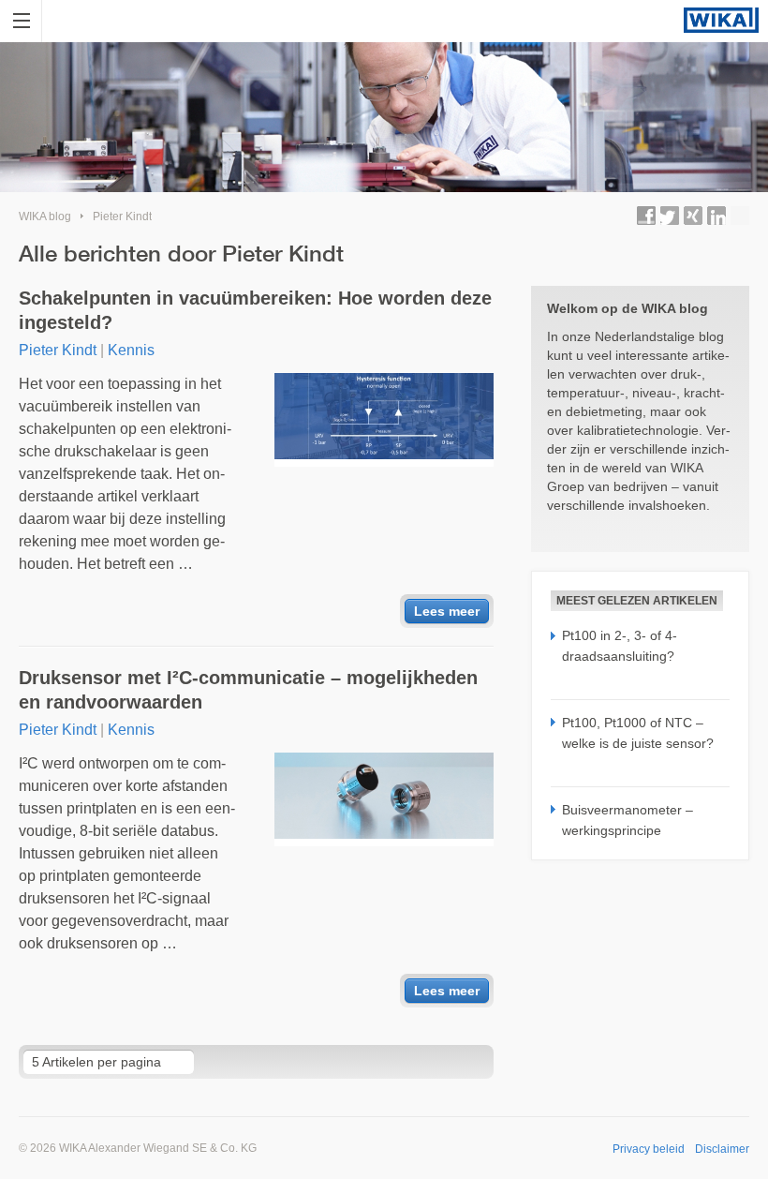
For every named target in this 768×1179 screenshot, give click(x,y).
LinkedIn (716, 215)
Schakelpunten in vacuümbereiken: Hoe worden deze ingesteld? (255, 310)
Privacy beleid (649, 1149)
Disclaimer (722, 1149)
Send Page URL (740, 215)
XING (693, 215)
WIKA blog (45, 216)
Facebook (646, 215)
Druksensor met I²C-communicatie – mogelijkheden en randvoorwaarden (248, 689)
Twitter (669, 215)
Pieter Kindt (122, 216)
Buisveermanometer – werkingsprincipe (627, 820)
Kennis (131, 350)
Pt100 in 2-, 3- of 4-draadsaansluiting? (619, 646)
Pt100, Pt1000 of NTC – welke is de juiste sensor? (638, 733)
